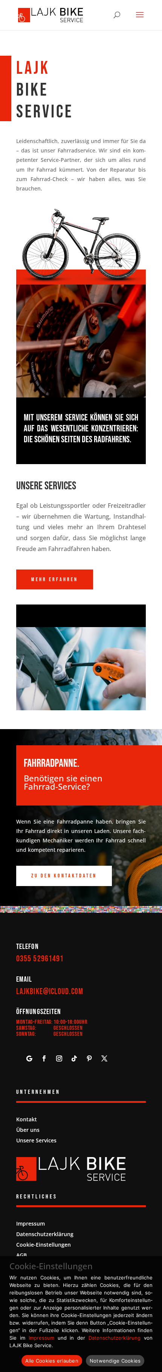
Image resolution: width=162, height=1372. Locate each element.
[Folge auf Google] (29, 1058)
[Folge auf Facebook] (44, 1058)
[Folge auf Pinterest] (89, 1058)
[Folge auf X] (104, 1058)
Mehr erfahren (54, 579)
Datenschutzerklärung (44, 1234)
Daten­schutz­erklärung (115, 1338)
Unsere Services (36, 1140)
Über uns (28, 1129)
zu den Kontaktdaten (64, 876)
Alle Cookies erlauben (51, 1361)
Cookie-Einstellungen (43, 1244)
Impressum (30, 1223)
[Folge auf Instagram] (59, 1058)
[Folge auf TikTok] (74, 1058)
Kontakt (26, 1119)
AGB (21, 1255)
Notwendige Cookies (115, 1361)
